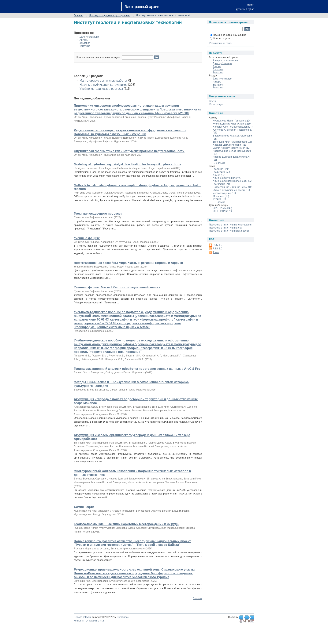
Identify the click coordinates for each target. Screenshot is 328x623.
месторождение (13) (224, 193)
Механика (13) (221, 196)
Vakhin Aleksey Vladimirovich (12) (231, 147)
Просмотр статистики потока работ (229, 230)
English (250, 9)
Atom (216, 252)
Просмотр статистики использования (230, 224)
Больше (197, 598)
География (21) (221, 184)
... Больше (219, 162)
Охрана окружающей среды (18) (231, 190)
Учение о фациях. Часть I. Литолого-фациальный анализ (117, 287)
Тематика (85, 45)
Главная (78, 15)
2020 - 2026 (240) (222, 208)
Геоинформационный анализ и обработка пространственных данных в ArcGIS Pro (137, 368)
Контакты (79, 620)
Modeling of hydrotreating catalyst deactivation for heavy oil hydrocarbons (127, 164)
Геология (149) (221, 168)
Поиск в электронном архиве (229, 34)
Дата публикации (89, 36)
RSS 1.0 (217, 245)
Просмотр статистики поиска (225, 227)
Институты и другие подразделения (109, 15)
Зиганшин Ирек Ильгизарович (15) (232, 141)
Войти (250, 4)
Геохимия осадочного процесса (98, 213)
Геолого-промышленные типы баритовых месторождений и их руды (126, 524)
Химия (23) (219, 175)
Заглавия (85, 42)
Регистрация (216, 104)
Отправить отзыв (95, 620)
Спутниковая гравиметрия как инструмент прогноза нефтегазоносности (129, 151)
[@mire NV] (246, 619)
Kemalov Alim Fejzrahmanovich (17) (232, 126)
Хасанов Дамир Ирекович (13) (230, 144)
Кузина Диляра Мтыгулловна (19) (232, 123)
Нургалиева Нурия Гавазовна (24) (232, 120)
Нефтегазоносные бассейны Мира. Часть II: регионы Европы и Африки (128, 262)
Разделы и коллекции (225, 60)
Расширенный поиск (220, 43)
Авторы (84, 39)
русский (240, 9)
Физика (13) (219, 199)
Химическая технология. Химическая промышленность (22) (232, 179)
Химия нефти (84, 507)
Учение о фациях (87, 238)
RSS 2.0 (217, 248)
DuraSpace (123, 617)
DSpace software (82, 617)
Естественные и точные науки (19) (232, 187)
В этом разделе (222, 38)
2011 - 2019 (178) (222, 211)
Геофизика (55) (221, 172)
